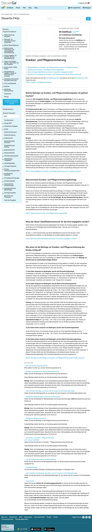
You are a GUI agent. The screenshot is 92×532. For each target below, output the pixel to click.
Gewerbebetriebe (9, 163)
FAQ (24, 8)
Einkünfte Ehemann (10, 132)
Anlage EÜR (8, 123)
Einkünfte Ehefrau (10, 135)
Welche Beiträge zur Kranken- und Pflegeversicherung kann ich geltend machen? (52, 67)
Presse (6, 97)
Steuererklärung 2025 (81, 78)
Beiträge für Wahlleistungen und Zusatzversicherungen (43, 397)
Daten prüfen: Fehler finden (10, 68)
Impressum (7, 94)
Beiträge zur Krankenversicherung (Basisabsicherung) (42, 371)
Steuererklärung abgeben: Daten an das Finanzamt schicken (10, 74)
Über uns (4, 517)
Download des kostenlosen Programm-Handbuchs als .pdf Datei (11, 102)
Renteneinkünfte (9, 153)
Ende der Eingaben (10, 200)
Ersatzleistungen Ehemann (9, 141)
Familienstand (8, 120)
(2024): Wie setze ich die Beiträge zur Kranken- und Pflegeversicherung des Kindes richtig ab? (55, 358)
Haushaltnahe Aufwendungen (9, 184)
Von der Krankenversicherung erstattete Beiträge (41, 459)
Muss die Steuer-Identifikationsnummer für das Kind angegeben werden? (50, 72)
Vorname (35, 56)
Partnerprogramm (7, 519)
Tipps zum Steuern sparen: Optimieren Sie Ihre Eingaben (11, 63)
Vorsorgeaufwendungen (11, 178)
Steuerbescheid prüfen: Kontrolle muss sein (11, 79)
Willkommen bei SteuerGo (9, 35)
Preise (18, 8)
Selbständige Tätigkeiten (8, 159)
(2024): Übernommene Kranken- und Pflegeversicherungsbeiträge (46, 213)
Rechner (6, 86)
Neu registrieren (75, 8)
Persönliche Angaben (11, 126)
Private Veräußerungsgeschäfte (11, 169)
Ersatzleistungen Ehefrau (9, 146)
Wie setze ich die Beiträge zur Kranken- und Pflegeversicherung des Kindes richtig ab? (54, 74)
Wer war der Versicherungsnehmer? (37, 366)
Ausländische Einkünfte (8, 174)
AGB (20, 517)
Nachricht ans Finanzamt (8, 196)
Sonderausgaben (9, 181)
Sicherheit (10, 8)
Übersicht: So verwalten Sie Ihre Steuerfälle (9, 41)
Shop (36, 8)
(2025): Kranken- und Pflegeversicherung (38, 82)
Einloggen (87, 8)
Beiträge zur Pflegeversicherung (36, 418)
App (2, 8)
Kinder (28, 56)
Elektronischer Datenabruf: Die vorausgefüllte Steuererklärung (9, 50)
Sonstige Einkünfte (10, 166)
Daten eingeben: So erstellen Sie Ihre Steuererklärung (10, 57)
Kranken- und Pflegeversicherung (53, 56)
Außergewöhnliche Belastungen (10, 189)
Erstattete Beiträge (31, 467)
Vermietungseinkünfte (11, 156)
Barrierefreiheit (39, 517)
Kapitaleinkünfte (9, 150)
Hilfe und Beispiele (10, 83)
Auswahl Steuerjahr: (9, 113)
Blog (30, 8)
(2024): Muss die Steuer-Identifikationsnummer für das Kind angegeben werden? (51, 239)
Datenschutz (28, 517)
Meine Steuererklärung (11, 45)
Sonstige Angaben (10, 193)
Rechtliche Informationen (8, 90)
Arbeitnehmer (8, 138)
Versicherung (30, 481)
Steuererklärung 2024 (52, 78)
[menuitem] (84, 3)
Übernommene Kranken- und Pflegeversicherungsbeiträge (45, 70)
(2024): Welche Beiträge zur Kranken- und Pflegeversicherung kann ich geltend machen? (53, 171)
